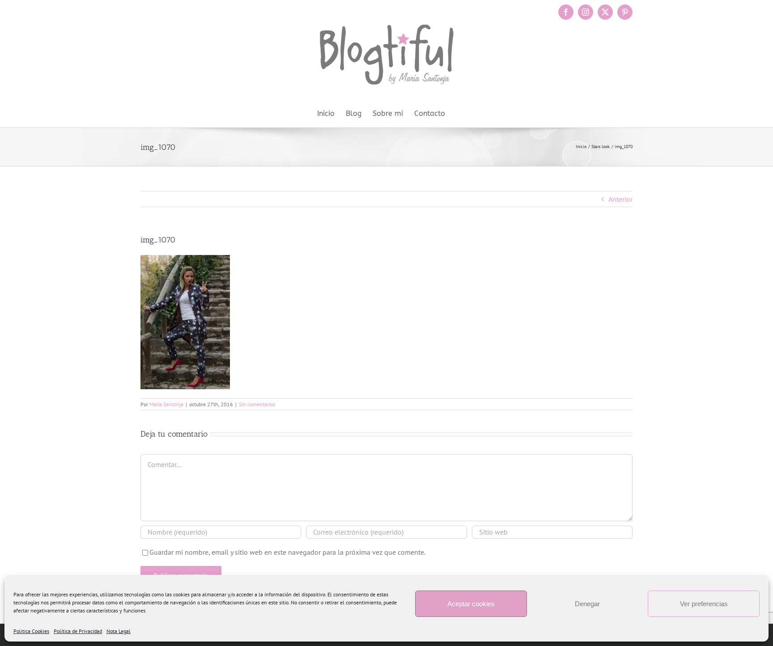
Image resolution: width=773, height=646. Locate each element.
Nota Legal (118, 631)
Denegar (587, 604)
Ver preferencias (704, 604)
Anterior (620, 199)
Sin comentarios (257, 404)
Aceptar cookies (471, 604)
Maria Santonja (166, 404)
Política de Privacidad (78, 631)
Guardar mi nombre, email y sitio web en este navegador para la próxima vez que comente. (287, 552)
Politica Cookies (31, 631)
